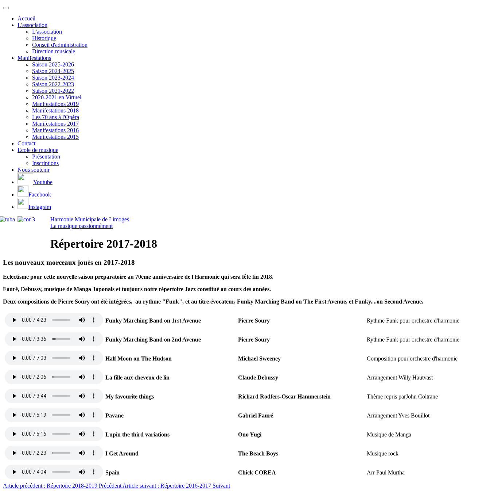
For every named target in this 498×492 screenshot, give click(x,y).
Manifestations (34, 58)
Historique (44, 38)
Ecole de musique (37, 150)
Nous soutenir (33, 170)
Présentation (46, 156)
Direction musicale (53, 51)
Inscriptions (45, 163)
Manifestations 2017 (55, 124)
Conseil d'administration (59, 45)
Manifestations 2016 (55, 130)
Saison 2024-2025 (53, 71)
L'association (32, 25)
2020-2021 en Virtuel (56, 97)
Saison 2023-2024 (53, 78)
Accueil (26, 18)
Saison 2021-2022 (53, 91)
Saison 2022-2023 (53, 84)
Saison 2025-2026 (53, 64)
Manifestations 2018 (55, 110)
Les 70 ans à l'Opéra (55, 117)
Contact (26, 143)
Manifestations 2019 (55, 104)
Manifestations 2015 (55, 137)
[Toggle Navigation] (6, 8)
